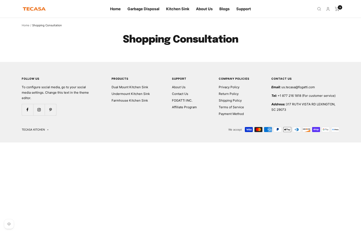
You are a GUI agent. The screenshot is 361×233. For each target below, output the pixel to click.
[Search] (319, 9)
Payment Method (231, 114)
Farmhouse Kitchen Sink (130, 100)
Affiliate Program (184, 107)
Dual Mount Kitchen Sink (130, 87)
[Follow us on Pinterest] (50, 109)
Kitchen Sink (177, 9)
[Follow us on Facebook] (27, 109)
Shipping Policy (230, 100)
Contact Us (180, 94)
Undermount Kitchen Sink (131, 94)
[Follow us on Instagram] (39, 109)
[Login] (328, 9)
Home (115, 9)
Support (243, 9)
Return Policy (229, 94)
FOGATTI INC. (182, 100)
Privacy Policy (229, 87)
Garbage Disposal (143, 9)
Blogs (224, 9)
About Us (204, 9)
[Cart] (337, 9)
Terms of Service (231, 107)
